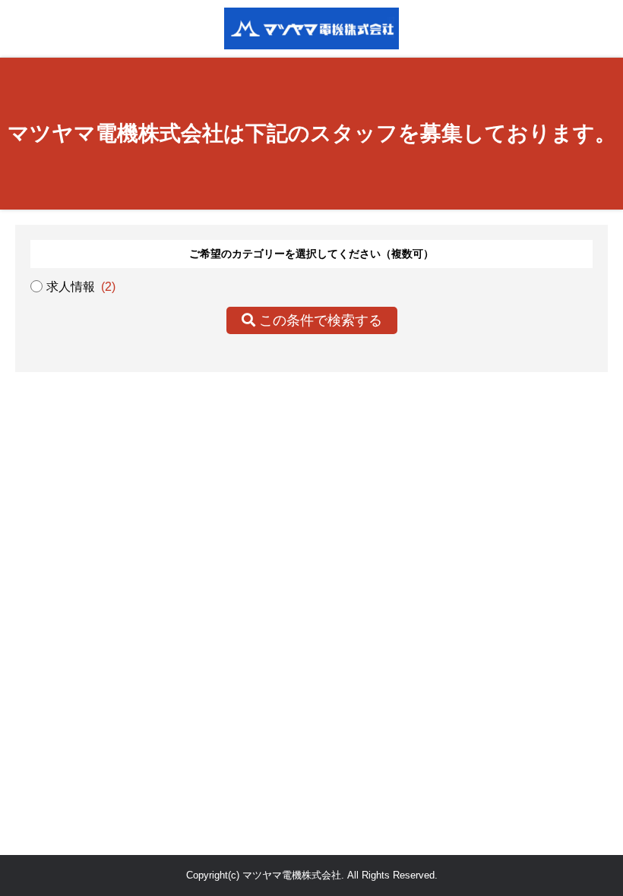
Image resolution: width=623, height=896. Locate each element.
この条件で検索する (318, 320)
